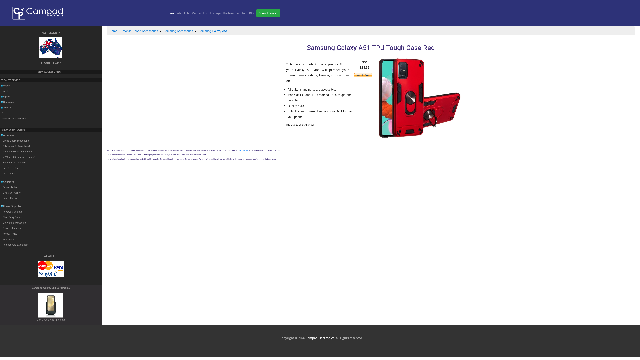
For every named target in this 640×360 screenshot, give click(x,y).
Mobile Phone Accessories (140, 31)
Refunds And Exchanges (16, 244)
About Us (183, 13)
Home (171, 13)
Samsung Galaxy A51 (213, 31)
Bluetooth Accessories (14, 162)
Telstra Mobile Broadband (16, 146)
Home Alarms (10, 198)
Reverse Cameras (12, 211)
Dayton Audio (10, 187)
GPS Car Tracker (12, 192)
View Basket (268, 13)
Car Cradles (9, 173)
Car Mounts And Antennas (51, 319)
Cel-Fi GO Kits (10, 168)
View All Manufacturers (14, 118)
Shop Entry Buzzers (13, 217)
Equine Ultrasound (12, 228)
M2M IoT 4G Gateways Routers (19, 157)
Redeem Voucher (234, 13)
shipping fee (243, 150)
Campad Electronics (320, 338)
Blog (252, 13)
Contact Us (199, 13)
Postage (215, 13)
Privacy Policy (10, 233)
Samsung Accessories (178, 31)
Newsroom (8, 239)
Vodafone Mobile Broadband (18, 151)
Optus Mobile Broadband (16, 140)
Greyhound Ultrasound (15, 222)
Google (5, 91)
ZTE (4, 113)
